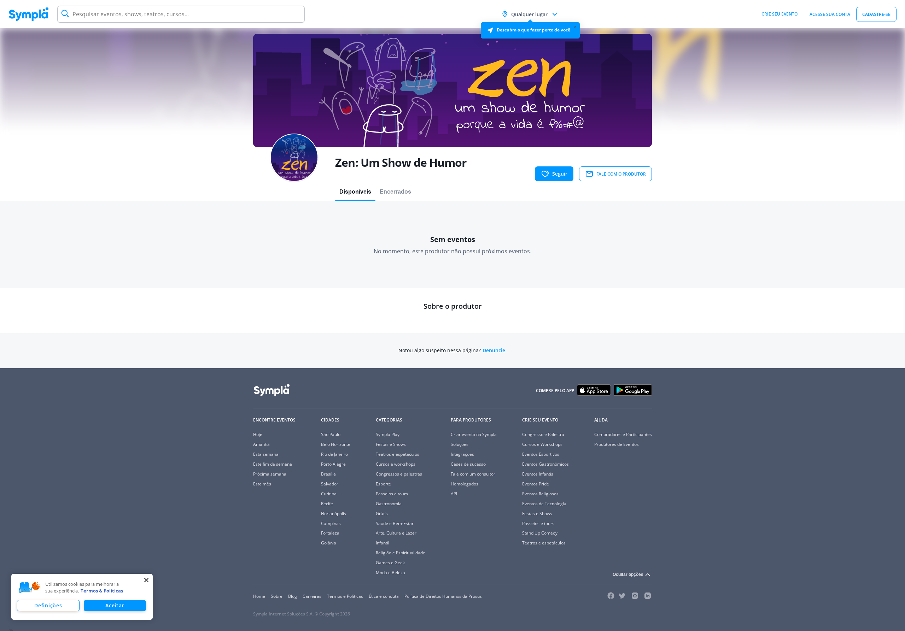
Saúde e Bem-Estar (395, 523)
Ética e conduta (384, 596)
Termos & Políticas (102, 591)
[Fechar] (146, 580)
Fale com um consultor (473, 474)
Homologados (464, 484)
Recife (327, 504)
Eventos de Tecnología (544, 504)
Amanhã (261, 444)
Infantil (382, 543)
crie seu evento (779, 14)
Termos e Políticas (345, 596)
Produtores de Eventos (616, 444)
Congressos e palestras (399, 474)
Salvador (329, 484)
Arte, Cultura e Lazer (396, 533)
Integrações (462, 454)
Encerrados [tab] (395, 192)
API (454, 494)
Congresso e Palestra (543, 434)
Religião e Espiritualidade (400, 553)
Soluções (459, 444)
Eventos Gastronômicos (545, 464)
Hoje (257, 434)
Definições (48, 605)
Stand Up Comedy (539, 533)
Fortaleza (330, 533)
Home (259, 596)
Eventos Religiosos (540, 494)
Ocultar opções (628, 574)
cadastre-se (876, 14)
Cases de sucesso (468, 464)
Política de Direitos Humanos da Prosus (443, 596)
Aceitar (114, 605)
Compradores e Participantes (623, 434)
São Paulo (330, 434)
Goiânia (328, 543)
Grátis (382, 514)
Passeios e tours (392, 494)
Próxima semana (269, 474)
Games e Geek (390, 563)
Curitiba (329, 494)
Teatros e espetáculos (397, 454)
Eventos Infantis (537, 474)
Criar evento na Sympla (474, 434)
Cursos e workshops (395, 464)
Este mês (262, 484)
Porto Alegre (333, 464)
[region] (82, 597)
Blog (292, 596)
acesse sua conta (830, 14)
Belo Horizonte (335, 444)
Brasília (328, 474)
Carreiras (312, 596)
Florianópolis (333, 514)
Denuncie (494, 350)
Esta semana (266, 454)
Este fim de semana (272, 464)
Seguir (559, 173)
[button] (29, 587)
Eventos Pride (535, 484)
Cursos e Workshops (542, 444)
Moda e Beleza (390, 573)
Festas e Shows (391, 444)
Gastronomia (389, 504)
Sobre (276, 596)
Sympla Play (387, 434)
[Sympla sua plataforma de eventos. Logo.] (28, 14)
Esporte (383, 484)
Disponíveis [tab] (355, 192)
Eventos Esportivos (540, 454)
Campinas (331, 523)
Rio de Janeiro (334, 454)
